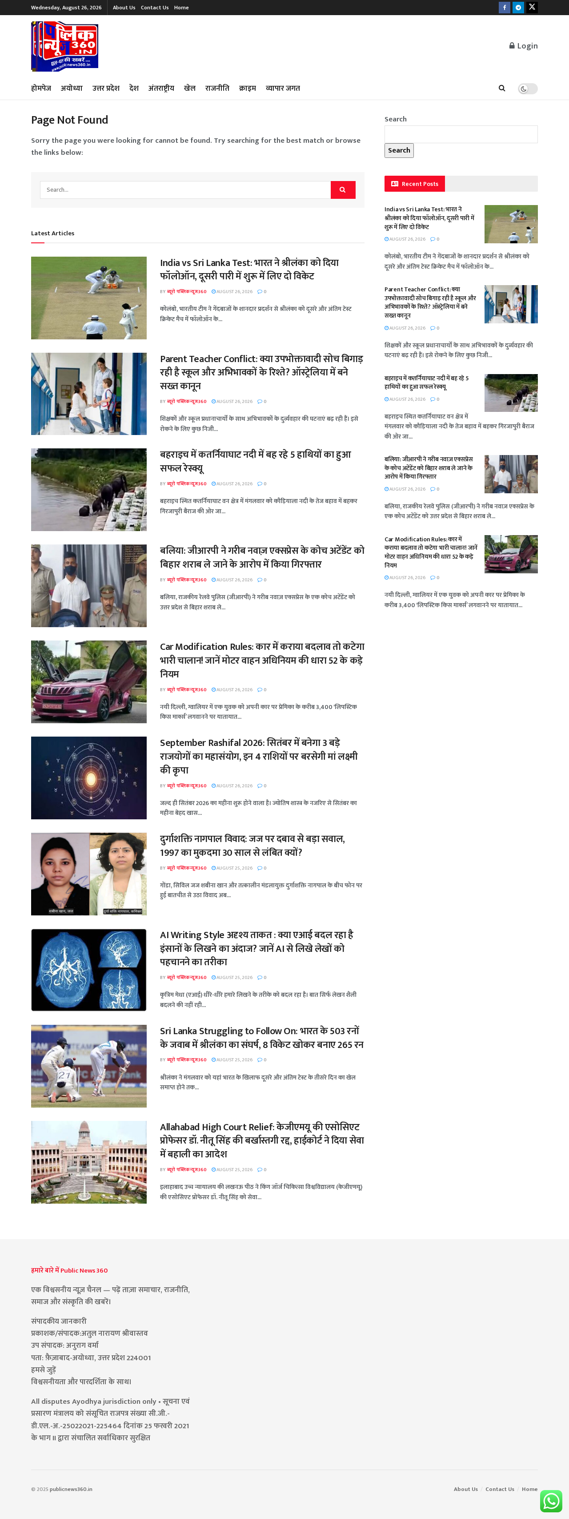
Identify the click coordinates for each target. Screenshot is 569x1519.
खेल (190, 88)
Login (527, 46)
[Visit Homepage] (65, 46)
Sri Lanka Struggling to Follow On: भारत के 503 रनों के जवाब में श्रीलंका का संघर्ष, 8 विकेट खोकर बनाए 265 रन (262, 1038)
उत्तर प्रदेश (106, 88)
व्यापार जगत (283, 88)
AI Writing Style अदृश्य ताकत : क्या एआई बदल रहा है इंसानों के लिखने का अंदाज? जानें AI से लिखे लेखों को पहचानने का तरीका (256, 949)
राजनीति (217, 88)
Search (396, 119)
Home (181, 7)
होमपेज (41, 88)
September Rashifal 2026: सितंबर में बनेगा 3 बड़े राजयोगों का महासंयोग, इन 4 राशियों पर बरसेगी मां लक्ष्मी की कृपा (259, 757)
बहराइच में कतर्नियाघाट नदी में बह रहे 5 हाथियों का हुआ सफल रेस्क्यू (255, 462)
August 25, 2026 (234, 868)
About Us (124, 7)
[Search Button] (502, 88)
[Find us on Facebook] (504, 7)
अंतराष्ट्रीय (161, 88)
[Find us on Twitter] (532, 7)
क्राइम (247, 88)
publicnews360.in (71, 1489)
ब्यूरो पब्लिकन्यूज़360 (187, 292)
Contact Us (155, 7)
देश (134, 88)
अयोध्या (72, 88)
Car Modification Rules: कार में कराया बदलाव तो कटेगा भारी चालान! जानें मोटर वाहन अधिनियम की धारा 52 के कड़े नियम (262, 661)
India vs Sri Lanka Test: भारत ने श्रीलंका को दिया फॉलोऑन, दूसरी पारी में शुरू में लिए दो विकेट (249, 270)
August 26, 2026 (234, 292)
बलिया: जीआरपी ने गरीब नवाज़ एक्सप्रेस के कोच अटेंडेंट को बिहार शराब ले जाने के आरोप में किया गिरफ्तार (262, 558)
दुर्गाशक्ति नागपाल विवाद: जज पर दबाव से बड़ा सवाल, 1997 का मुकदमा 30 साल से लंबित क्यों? (252, 846)
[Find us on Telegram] (518, 7)
